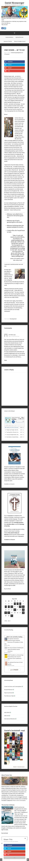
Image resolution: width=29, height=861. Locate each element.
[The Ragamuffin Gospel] (13, 752)
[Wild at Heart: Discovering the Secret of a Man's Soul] (5, 764)
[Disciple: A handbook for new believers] (21, 739)
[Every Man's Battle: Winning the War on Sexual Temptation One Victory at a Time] (13, 744)
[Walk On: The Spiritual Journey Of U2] (18, 759)
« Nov (5, 620)
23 (8, 612)
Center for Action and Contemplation (13, 686)
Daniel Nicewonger (14, 3)
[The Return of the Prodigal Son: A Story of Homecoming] (18, 752)
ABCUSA (6, 715)
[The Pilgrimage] (8, 752)
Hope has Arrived (8, 692)
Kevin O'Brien (8, 645)
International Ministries (9, 718)
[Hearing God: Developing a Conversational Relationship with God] (5, 748)
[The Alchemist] (11, 735)
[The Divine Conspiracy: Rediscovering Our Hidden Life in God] (5, 744)
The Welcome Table (9, 696)
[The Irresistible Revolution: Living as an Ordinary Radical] (11, 747)
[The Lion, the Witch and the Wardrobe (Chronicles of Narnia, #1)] (18, 748)
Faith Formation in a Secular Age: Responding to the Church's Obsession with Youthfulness (16, 656)
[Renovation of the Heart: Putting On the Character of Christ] (16, 752)
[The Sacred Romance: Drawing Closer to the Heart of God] (5, 756)
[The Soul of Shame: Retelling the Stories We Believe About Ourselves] (6, 650)
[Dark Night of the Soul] (16, 740)
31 (11, 615)
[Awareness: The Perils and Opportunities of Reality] (13, 736)
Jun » (9, 620)
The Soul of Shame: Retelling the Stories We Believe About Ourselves (15, 649)
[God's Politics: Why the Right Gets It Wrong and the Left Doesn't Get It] (18, 744)
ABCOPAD (7, 712)
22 (5, 612)
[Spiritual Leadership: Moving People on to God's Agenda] (5, 760)
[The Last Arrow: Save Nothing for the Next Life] (16, 748)
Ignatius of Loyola (11, 665)
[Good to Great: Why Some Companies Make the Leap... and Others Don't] (21, 744)
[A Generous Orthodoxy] (16, 744)
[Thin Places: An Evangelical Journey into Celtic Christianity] (11, 760)
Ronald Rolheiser (8, 689)
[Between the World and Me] (16, 735)
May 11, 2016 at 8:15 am (14, 336)
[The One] (5, 751)
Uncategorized (13, 318)
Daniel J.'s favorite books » (19, 766)
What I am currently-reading (14, 637)
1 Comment (6, 54)
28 (23, 612)
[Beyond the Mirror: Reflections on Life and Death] (18, 735)
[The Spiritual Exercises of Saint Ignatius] (6, 665)
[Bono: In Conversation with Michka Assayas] (5, 740)
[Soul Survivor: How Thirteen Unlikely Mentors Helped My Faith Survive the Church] (21, 755)
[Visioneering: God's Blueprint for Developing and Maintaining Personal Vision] (16, 760)
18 (14, 609)
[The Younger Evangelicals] (8, 764)
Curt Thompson (8, 652)
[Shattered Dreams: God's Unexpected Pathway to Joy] (13, 756)
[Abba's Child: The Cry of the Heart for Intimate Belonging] (5, 735)
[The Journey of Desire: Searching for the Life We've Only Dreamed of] (13, 748)
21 (23, 609)
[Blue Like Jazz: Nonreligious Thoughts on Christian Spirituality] (21, 736)
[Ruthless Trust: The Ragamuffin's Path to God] (21, 752)
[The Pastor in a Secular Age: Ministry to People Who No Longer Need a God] (8, 760)
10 (11, 606)
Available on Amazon (9, 484)
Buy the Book (7, 588)
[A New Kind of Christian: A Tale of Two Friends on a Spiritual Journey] (21, 748)
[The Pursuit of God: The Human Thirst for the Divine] (11, 752)
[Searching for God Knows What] (8, 756)
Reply (5, 360)
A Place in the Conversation (18, 800)
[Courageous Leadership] (11, 739)
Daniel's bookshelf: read (14, 730)
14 (23, 606)
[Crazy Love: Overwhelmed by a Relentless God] (13, 740)
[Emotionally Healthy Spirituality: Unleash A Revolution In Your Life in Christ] (11, 743)
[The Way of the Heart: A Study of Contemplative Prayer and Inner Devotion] (21, 760)
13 (20, 606)
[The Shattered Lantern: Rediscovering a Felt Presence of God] (16, 756)
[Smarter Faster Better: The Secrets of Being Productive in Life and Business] (18, 756)
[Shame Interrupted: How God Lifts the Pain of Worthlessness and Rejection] (11, 756)
